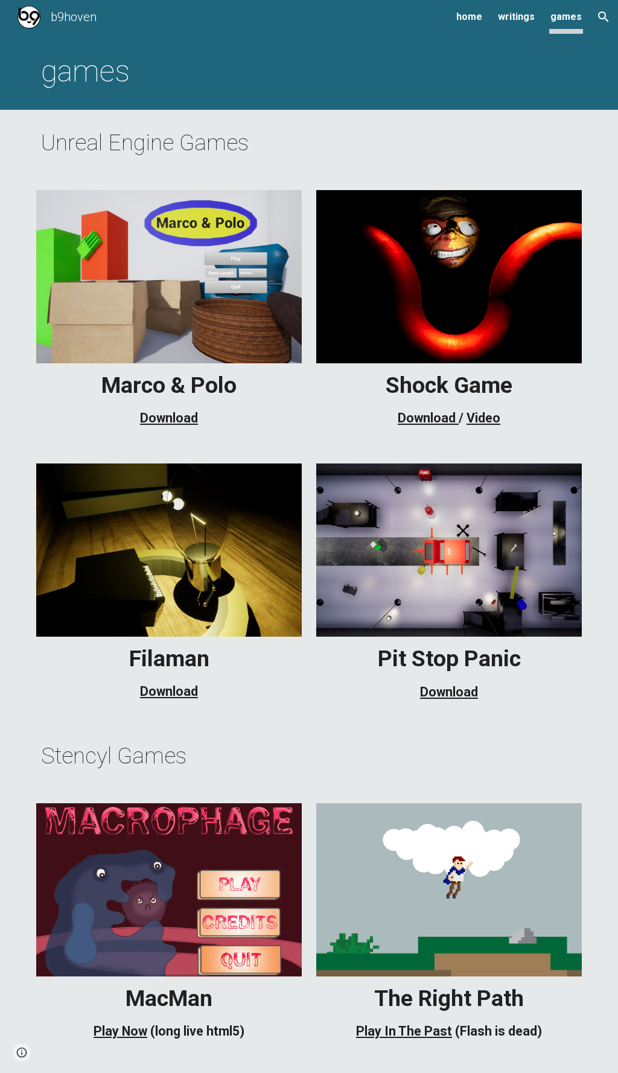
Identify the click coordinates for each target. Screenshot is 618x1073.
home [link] (469, 16)
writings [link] (516, 16)
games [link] (566, 16)
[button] (603, 16)
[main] (309, 71)
